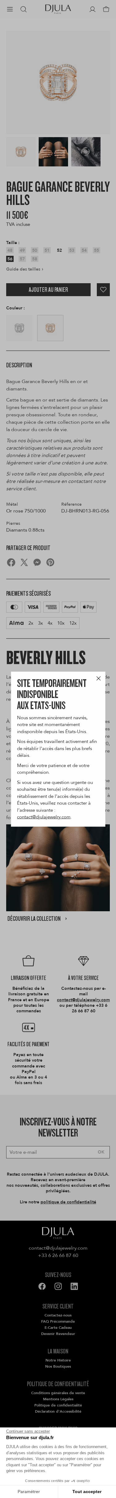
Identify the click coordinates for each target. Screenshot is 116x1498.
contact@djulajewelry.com (44, 817)
